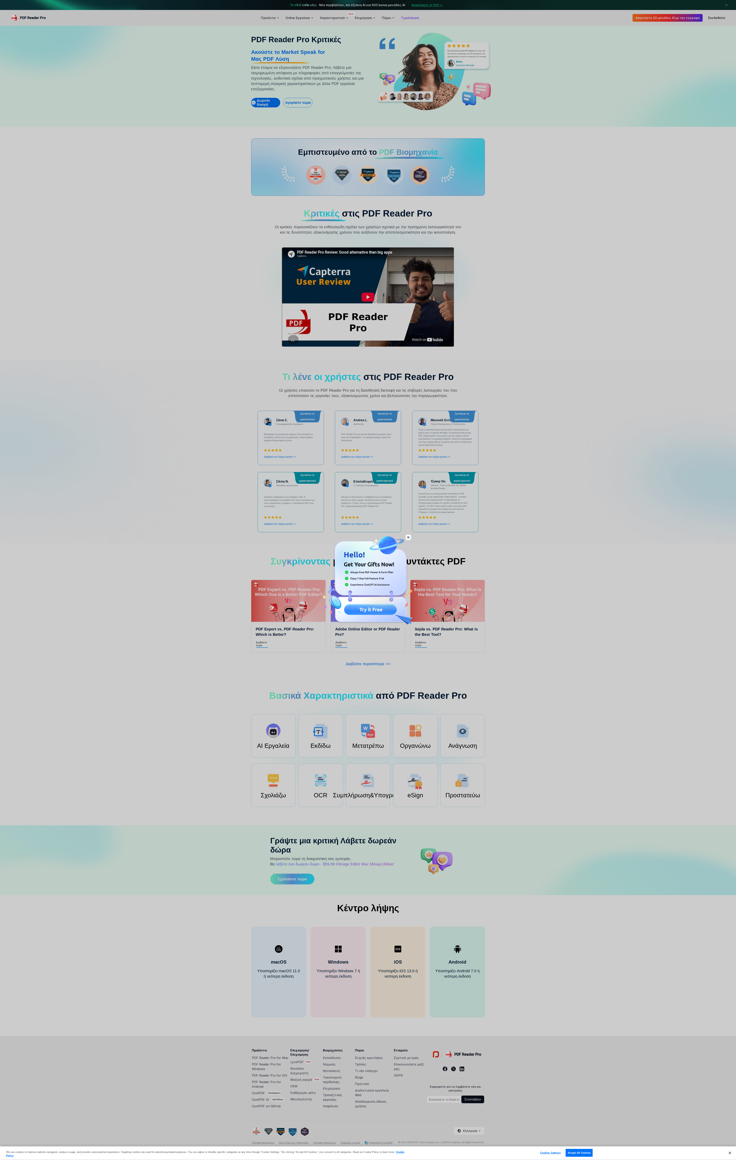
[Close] (730, 1153)
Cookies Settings (550, 1152)
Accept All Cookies (579, 1152)
